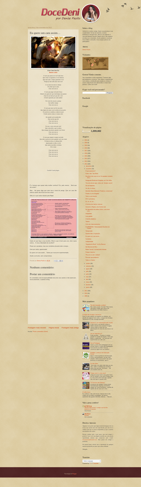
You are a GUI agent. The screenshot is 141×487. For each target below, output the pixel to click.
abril (87, 279)
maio (87, 276)
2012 (86, 164)
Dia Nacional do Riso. (92, 247)
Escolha (87, 415)
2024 (86, 140)
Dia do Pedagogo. (95, 343)
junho (87, 274)
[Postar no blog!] (57, 261)
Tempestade (89, 231)
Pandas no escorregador (92, 193)
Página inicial (54, 328)
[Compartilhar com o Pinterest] (62, 261)
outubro (88, 263)
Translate (95, 463)
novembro (89, 168)
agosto (88, 269)
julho (87, 271)
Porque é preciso (90, 252)
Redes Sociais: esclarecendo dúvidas (96, 249)
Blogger (74, 473)
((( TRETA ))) (88, 406)
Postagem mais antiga (70, 328)
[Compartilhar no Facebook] (60, 261)
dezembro (89, 166)
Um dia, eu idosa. (90, 188)
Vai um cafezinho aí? (96, 333)
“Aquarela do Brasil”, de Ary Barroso (96, 244)
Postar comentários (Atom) (40, 331)
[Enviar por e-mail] (55, 261)
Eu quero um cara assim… (93, 236)
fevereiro (88, 284)
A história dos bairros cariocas (94, 204)
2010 (86, 293)
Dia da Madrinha (90, 185)
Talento (88, 221)
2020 (86, 142)
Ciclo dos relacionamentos (93, 224)
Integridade (89, 213)
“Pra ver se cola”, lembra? (93, 255)
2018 (86, 148)
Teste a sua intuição (91, 196)
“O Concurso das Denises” (97, 382)
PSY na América (90, 199)
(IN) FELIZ (87, 414)
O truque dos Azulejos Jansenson (91, 314)
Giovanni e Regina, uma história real (96, 207)
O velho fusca (86, 392)
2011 (86, 290)
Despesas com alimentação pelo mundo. (101, 322)
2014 (86, 158)
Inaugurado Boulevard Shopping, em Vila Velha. (99, 180)
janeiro (88, 287)
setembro (89, 266)
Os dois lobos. (94, 363)
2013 (86, 161)
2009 (86, 296)
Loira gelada (89, 216)
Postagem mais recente (37, 328)
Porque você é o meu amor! (98, 373)
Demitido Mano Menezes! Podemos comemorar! (99, 191)
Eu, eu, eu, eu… (90, 201)
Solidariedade (89, 241)
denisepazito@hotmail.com (89, 439)
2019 (86, 145)
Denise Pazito (86, 49)
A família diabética (91, 219)
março (88, 282)
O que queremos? (90, 171)
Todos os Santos (90, 260)
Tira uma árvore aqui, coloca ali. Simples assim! (99, 183)
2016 (86, 153)
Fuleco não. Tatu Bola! (92, 173)
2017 (86, 150)
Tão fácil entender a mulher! (98, 305)
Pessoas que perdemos (92, 257)
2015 (86, 156)
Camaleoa (88, 239)
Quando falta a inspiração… (93, 233)
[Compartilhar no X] (58, 261)
